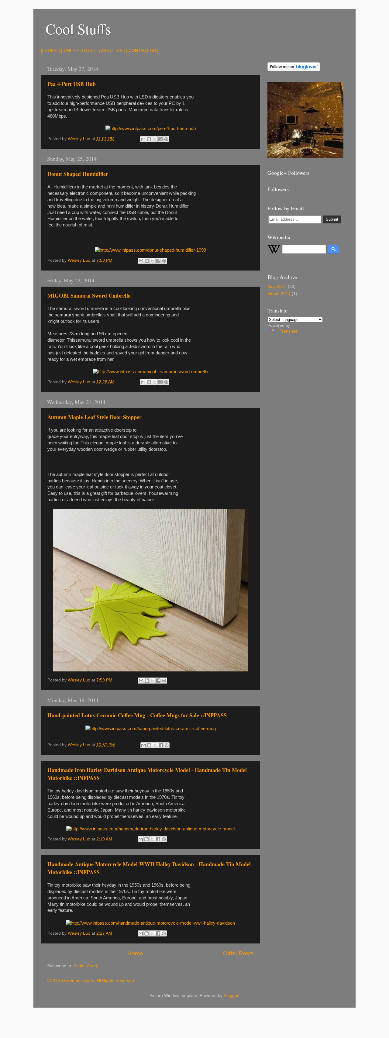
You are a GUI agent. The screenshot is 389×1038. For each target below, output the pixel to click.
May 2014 (277, 286)
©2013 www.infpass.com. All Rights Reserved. (91, 980)
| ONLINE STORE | (79, 50)
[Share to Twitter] (155, 139)
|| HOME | (50, 50)
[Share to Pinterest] (166, 139)
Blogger (231, 995)
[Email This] (143, 139)
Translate (289, 331)
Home (135, 953)
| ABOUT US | (112, 50)
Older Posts (238, 953)
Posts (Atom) (86, 966)
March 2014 (279, 293)
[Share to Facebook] (160, 139)
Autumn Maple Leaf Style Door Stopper (94, 417)
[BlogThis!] (149, 139)
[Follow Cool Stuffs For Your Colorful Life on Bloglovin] (293, 69)
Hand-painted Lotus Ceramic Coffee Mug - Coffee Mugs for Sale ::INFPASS (137, 715)
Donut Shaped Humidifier (77, 174)
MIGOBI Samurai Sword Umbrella (89, 295)
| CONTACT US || (143, 50)
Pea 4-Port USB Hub (71, 84)
